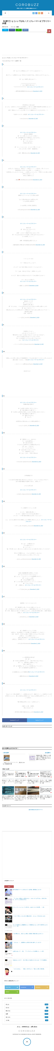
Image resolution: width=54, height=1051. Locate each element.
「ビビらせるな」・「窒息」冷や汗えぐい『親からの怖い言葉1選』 (29, 969)
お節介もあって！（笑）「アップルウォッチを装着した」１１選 (28, 951)
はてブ (25, 29)
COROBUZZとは (25, 1026)
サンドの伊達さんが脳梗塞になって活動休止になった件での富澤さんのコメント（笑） (30, 925)
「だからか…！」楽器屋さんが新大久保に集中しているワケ (27, 942)
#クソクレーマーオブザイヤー (35, 87)
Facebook (12, 29)
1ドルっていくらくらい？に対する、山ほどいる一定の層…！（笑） (29, 907)
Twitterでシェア (39, 720)
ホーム (18, 1026)
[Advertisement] (27, 44)
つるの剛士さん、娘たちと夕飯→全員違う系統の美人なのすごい (28, 933)
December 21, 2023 (37, 91)
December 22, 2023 (35, 153)
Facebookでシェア (14, 720)
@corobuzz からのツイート (36, 809)
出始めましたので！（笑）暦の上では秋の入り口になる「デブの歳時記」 (30, 960)
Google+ (38, 987)
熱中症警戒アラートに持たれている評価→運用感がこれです (27, 889)
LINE (18, 29)
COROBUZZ (27, 5)
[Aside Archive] (49, 31)
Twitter (5, 29)
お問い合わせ (34, 1026)
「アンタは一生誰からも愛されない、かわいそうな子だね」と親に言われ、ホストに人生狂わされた (30, 899)
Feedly (7, 991)
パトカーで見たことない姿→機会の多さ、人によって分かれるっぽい (29, 916)
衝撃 (17, 26)
